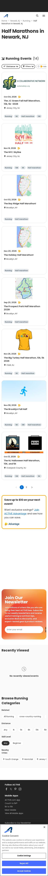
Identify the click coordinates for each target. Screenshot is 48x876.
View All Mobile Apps (14, 813)
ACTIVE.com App (12, 800)
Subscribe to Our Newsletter (18, 823)
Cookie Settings (24, 855)
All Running (9, 716)
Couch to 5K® (11, 803)
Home (4, 20)
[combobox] (11, 66)
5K (21, 729)
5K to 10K (9, 806)
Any (5, 729)
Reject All (24, 863)
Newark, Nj (15, 20)
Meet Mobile (10, 810)
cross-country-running (30, 716)
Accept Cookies (24, 871)
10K (37, 729)
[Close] (44, 827)
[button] (28, 66)
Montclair (28, 759)
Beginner (17, 743)
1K (14, 729)
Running (26, 20)
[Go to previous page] (16, 487)
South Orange (11, 759)
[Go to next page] (32, 487)
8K (29, 729)
